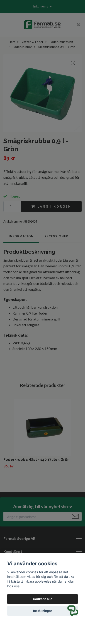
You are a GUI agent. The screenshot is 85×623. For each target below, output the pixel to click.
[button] (72, 610)
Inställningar (42, 611)
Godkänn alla (42, 599)
